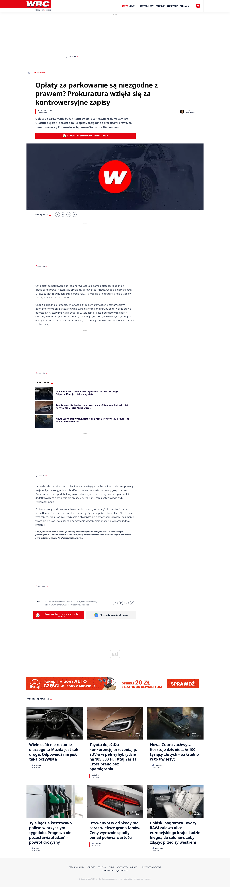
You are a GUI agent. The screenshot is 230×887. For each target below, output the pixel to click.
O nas (111, 867)
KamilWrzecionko (75, 735)
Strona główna (76, 867)
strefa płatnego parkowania (69, 605)
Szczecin (85, 605)
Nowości (158, 765)
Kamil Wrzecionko (190, 111)
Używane (37, 765)
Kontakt (91, 867)
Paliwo (36, 848)
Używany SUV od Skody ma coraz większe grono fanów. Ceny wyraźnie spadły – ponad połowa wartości (114, 830)
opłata (48, 602)
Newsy (129, 6)
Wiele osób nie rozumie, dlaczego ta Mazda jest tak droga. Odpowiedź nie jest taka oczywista (53, 752)
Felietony (172, 6)
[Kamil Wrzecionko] (182, 112)
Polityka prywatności (151, 867)
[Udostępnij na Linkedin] (68, 214)
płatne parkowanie (88, 602)
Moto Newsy (42, 113)
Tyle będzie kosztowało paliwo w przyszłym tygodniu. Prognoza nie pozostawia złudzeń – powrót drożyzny (50, 833)
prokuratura (50, 605)
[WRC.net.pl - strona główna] (28, 72)
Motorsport (147, 6)
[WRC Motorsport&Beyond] (38, 11)
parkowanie (75, 602)
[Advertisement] (115, 36)
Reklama (184, 6)
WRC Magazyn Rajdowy (127, 867)
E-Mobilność (159, 848)
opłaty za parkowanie (61, 602)
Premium (160, 6)
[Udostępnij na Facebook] (57, 214)
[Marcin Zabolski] (130, 735)
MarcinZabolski (137, 735)
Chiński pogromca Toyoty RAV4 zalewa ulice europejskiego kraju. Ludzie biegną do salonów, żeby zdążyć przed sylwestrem (175, 833)
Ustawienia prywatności (115, 870)
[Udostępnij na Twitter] (74, 214)
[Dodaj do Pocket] (63, 214)
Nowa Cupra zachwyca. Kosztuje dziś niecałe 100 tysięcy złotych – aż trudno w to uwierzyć (174, 752)
